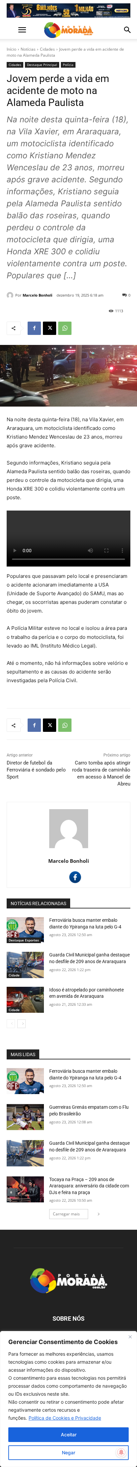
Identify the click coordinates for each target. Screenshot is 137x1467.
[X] (49, 328)
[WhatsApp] (64, 328)
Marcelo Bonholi (37, 295)
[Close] (130, 1337)
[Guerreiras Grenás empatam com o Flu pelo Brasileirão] (25, 1117)
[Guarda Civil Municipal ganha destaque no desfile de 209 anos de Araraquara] (25, 965)
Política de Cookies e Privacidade (65, 1418)
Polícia (68, 64)
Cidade (14, 975)
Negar (68, 1452)
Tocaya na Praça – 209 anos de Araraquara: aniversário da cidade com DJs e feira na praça (89, 1186)
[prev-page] (11, 1023)
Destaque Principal (42, 64)
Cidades (47, 49)
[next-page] (21, 1023)
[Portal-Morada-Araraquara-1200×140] (68, 10)
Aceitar (68, 1434)
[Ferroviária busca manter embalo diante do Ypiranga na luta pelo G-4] (25, 930)
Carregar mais (66, 1214)
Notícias (28, 49)
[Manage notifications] (121, 1452)
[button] (11, 30)
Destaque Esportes (24, 940)
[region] (68, 1399)
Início (11, 49)
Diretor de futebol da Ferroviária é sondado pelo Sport (36, 770)
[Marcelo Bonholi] (11, 295)
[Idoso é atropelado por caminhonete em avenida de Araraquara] (25, 1000)
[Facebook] (34, 328)
